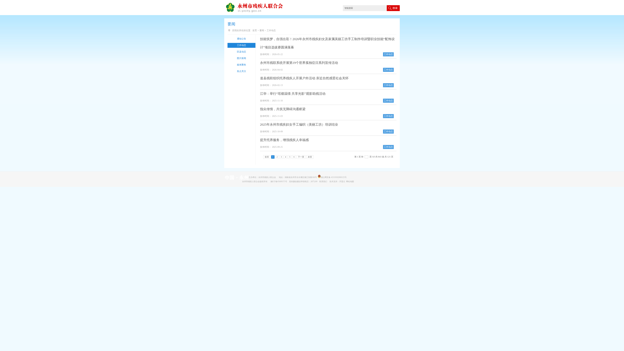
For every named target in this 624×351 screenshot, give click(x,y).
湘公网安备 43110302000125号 (334, 177)
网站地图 (350, 181)
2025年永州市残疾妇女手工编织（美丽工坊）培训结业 (299, 124)
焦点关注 (241, 71)
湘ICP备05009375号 (278, 181)
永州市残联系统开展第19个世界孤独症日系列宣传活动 (299, 63)
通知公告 (241, 39)
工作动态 (241, 45)
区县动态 (241, 52)
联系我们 (323, 181)
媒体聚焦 (241, 65)
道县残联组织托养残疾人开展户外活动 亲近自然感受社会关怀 (304, 78)
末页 (310, 157)
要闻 (262, 30)
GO (373, 157)
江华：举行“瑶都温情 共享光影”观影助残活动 (292, 93)
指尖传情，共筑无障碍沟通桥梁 (283, 109)
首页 (254, 30)
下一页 (301, 157)
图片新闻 (241, 58)
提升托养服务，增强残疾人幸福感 (284, 140)
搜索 (395, 8)
